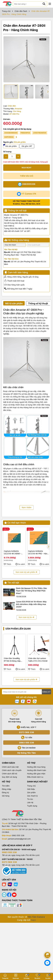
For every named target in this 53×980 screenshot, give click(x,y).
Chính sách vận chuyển (11, 770)
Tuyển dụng (32, 806)
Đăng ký (5, 792)
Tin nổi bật (13, 582)
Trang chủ (31, 786)
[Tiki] (16, 884)
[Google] (35, 701)
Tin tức (30, 799)
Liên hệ (30, 802)
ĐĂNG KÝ (46, 692)
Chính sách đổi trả (9, 773)
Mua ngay (26, 167)
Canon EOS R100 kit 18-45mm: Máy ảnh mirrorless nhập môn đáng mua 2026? (31, 604)
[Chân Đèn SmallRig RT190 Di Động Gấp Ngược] (14, 645)
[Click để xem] (26, 59)
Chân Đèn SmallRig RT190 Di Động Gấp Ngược (12, 659)
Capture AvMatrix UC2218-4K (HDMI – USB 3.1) (12, 552)
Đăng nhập (6, 789)
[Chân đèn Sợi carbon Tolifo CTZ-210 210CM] (38, 645)
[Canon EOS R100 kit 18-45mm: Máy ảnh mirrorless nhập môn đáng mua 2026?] (9, 606)
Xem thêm (26, 507)
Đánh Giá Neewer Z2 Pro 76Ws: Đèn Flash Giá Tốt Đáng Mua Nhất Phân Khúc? (31, 590)
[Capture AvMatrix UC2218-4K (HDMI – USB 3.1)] (14, 538)
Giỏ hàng (5, 796)
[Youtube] (29, 701)
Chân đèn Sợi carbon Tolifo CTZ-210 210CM (37, 659)
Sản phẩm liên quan (18, 628)
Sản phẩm (31, 792)
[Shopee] (4, 884)
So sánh (21, 564)
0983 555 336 (26, 742)
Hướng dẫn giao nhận (36, 773)
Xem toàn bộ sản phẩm (25, 572)
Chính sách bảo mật (10, 767)
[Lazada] (10, 884)
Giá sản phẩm (11, 146)
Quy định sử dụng (9, 777)
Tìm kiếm (6, 786)
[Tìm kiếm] (44, 3)
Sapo (33, 920)
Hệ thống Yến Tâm (26, 753)
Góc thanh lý (32, 796)
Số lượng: (7, 151)
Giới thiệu (31, 789)
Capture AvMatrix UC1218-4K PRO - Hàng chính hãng (38, 552)
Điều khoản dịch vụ (35, 777)
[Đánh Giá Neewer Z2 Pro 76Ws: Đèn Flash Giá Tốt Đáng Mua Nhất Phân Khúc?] (9, 592)
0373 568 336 (26, 732)
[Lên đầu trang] (47, 947)
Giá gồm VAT (26, 146)
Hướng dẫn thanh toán (36, 770)
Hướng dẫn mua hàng (36, 767)
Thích (8, 564)
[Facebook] (23, 701)
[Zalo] (17, 701)
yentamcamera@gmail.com (19, 839)
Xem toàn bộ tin (25, 617)
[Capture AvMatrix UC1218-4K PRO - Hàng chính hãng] (38, 538)
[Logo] (7, 3)
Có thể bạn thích (16, 522)
